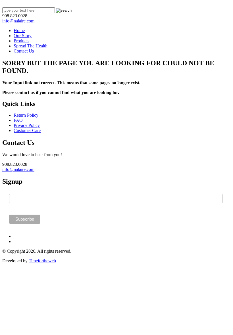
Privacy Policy (27, 125)
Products (21, 40)
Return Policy (26, 115)
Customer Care (27, 130)
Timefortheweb (42, 260)
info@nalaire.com (18, 20)
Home (19, 30)
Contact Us (24, 51)
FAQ (18, 120)
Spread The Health (30, 45)
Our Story (23, 35)
